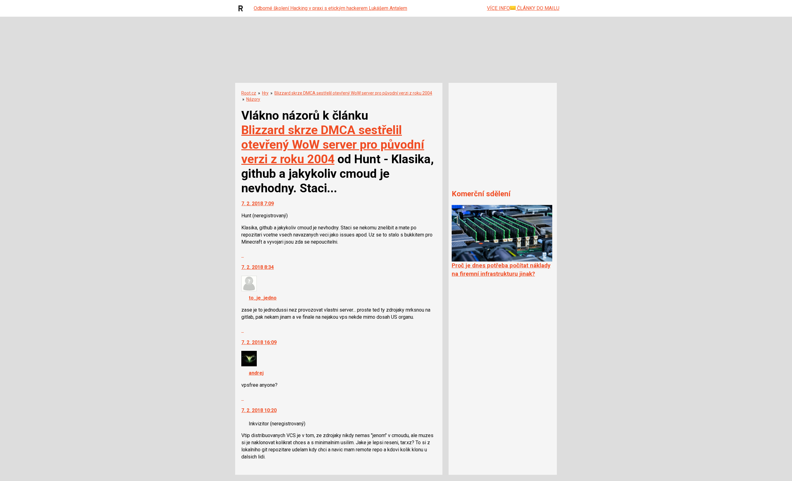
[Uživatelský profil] (249, 289)
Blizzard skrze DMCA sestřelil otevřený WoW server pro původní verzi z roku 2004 (353, 93)
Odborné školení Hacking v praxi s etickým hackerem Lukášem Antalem (330, 8)
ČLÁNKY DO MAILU (537, 8)
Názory (253, 99)
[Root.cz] (242, 8)
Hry (265, 93)
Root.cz (248, 93)
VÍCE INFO (498, 8)
